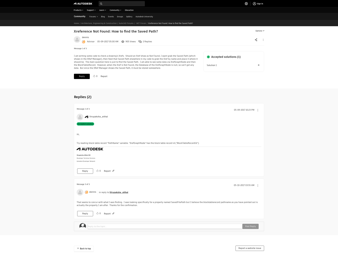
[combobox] (122, 3)
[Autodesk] (83, 3)
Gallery (129, 16)
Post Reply (250, 226)
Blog (103, 16)
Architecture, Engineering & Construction (99, 23)
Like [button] (94, 76)
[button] (263, 40)
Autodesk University (144, 16)
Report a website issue (249, 248)
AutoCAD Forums (126, 23)
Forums (92, 16)
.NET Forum (141, 23)
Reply (82, 76)
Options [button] (258, 31)
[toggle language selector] (246, 3)
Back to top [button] (85, 248)
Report (104, 76)
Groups (120, 16)
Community (79, 16)
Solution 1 (212, 65)
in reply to (113, 192)
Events (111, 16)
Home (76, 23)
